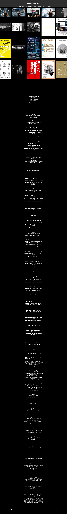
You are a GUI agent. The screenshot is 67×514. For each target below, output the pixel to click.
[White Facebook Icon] (10, 510)
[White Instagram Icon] (11, 510)
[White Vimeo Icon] (8, 510)
